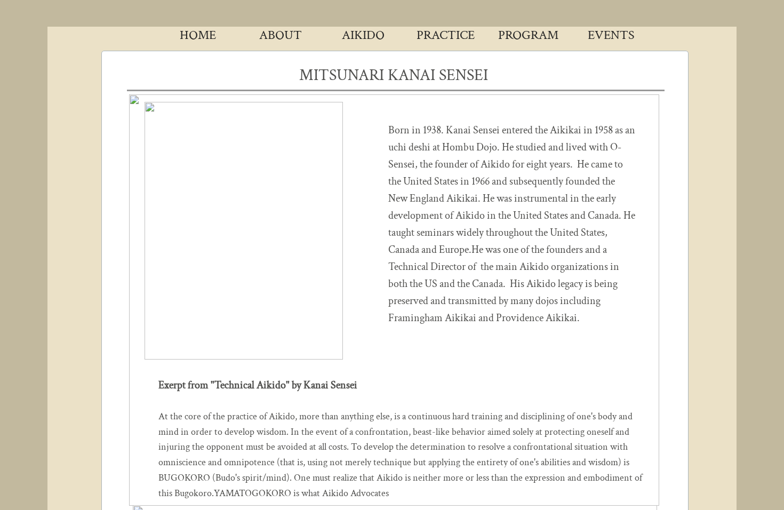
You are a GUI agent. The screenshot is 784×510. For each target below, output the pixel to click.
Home (198, 35)
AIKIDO (363, 35)
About (280, 35)
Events (611, 35)
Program (528, 35)
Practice (446, 35)
